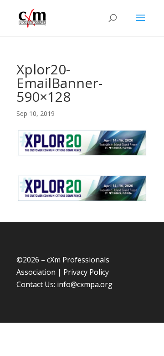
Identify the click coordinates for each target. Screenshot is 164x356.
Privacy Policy (86, 272)
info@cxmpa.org (85, 284)
